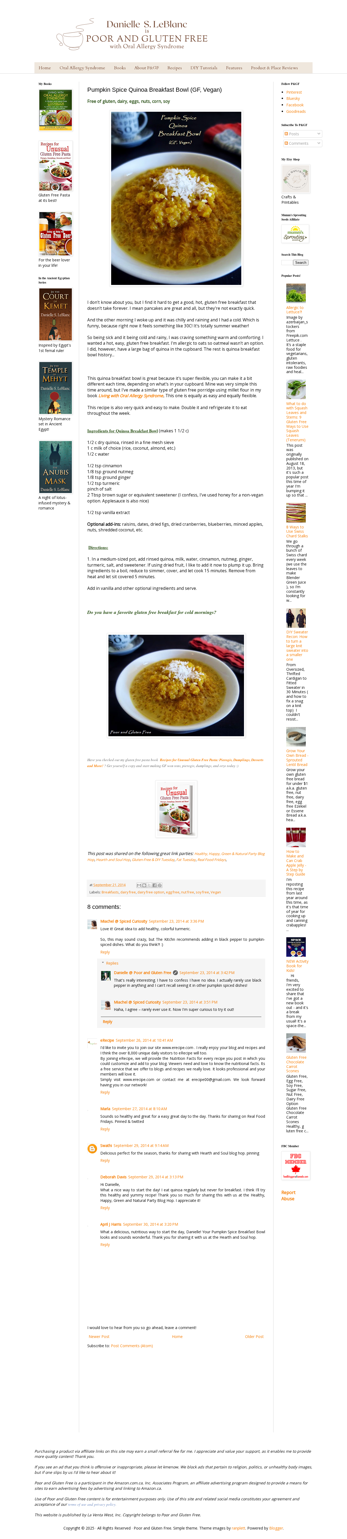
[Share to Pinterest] (159, 885)
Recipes (175, 68)
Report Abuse (288, 1195)
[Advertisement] (176, 1394)
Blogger (276, 1528)
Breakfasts (110, 892)
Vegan (216, 892)
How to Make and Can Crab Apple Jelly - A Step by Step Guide (296, 863)
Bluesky (293, 98)
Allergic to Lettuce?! (295, 310)
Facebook (295, 104)
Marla (105, 1108)
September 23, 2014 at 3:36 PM (176, 921)
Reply (105, 952)
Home (45, 68)
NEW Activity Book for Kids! (297, 966)
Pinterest (294, 92)
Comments (298, 143)
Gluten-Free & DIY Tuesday (153, 859)
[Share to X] (149, 885)
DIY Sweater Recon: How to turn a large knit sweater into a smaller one (297, 645)
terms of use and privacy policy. (92, 1504)
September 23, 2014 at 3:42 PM (206, 972)
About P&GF (146, 68)
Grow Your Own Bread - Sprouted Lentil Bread (297, 757)
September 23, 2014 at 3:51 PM (189, 1002)
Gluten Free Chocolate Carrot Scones (296, 1064)
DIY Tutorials (204, 68)
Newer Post (99, 1336)
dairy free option (150, 892)
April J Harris (110, 1224)
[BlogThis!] (144, 885)
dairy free (128, 892)
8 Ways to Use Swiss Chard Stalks (297, 531)
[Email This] (139, 885)
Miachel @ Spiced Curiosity (123, 921)
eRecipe (107, 1040)
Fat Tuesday (186, 859)
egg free (172, 892)
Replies (112, 963)
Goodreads (296, 111)
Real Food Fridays (211, 859)
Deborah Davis (113, 1176)
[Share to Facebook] (154, 885)
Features (234, 68)
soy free (202, 892)
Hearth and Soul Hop (113, 859)
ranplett (238, 1528)
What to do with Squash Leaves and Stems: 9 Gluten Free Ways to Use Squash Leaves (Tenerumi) (297, 421)
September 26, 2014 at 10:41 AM (144, 1040)
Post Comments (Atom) (132, 1345)
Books (120, 68)
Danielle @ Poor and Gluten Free (142, 972)
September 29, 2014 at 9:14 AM (141, 1145)
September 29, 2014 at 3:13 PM (155, 1176)
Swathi (106, 1145)
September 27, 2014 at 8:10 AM (139, 1108)
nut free (187, 892)
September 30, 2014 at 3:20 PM (150, 1224)
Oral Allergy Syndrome (82, 68)
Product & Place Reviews (274, 68)
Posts (293, 133)
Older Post (254, 1336)
